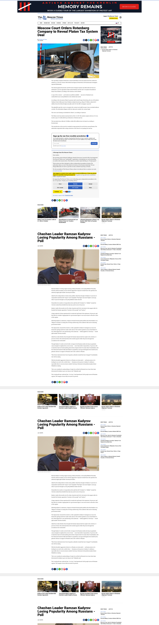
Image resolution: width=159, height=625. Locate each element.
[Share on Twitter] (86, 40)
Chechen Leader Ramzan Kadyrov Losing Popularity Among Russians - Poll (66, 237)
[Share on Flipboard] (96, 40)
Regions (53, 23)
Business (59, 23)
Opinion (64, 23)
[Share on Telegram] (89, 40)
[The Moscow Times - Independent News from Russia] (50, 17)
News (41, 23)
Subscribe (94, 143)
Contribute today (113, 18)
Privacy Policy (63, 145)
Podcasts (76, 23)
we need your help (57, 170)
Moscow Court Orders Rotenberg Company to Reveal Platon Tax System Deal (68, 31)
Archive (83, 23)
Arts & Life (70, 23)
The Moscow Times (43, 39)
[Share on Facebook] (84, 40)
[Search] (120, 23)
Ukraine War (47, 23)
